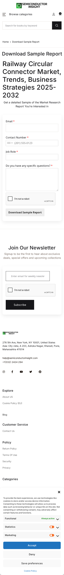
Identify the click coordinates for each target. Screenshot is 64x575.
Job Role (12, 151)
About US (7, 396)
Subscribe (20, 305)
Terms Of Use (9, 455)
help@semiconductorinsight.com (20, 358)
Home (5, 41)
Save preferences (32, 563)
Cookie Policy (30, 571)
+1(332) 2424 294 (12, 362)
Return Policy (9, 448)
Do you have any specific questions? (29, 166)
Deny (32, 554)
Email (10, 121)
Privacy (6, 467)
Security (6, 461)
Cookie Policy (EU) (12, 403)
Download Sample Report (25, 212)
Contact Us (8, 431)
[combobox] (9, 143)
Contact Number (17, 137)
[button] (59, 491)
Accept (32, 545)
